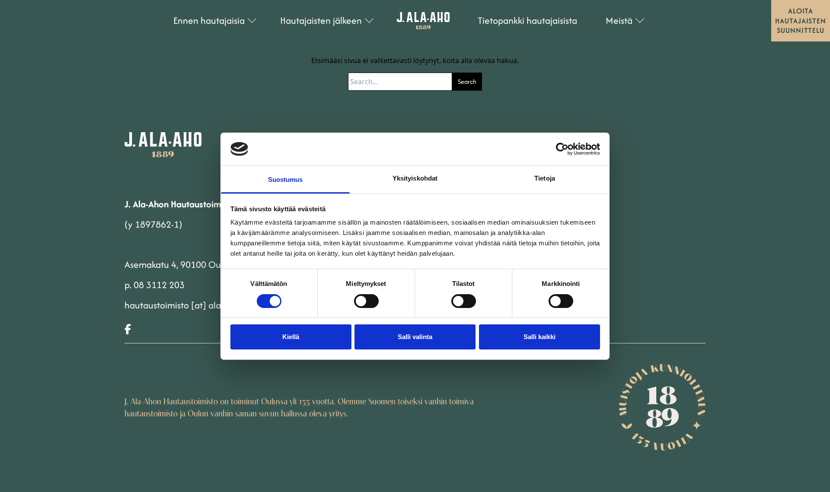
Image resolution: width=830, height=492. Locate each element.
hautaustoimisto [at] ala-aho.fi (185, 305)
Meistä (619, 20)
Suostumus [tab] (285, 179)
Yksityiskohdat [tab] (415, 178)
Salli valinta (415, 336)
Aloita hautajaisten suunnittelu (800, 20)
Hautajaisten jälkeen (321, 20)
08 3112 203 (159, 285)
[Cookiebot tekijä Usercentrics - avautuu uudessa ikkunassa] (562, 149)
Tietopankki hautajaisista (527, 20)
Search (467, 81)
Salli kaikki (539, 336)
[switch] (366, 301)
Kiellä (290, 336)
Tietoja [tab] (544, 178)
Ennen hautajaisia (209, 20)
